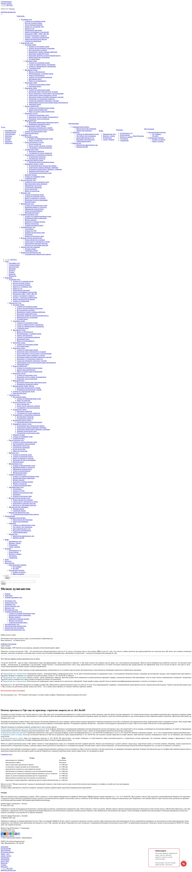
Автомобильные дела (28, 227)
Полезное (119, 130)
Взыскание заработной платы (39, 54)
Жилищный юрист (35, 79)
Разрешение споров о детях (34, 164)
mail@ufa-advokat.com (8, 12)
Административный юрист (34, 225)
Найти (7, 578)
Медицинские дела (27, 204)
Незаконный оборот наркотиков (36, 218)
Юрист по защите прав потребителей (41, 111)
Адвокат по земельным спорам (39, 90)
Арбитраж (75, 132)
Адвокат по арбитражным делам (87, 134)
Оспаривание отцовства (37, 158)
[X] (5, 834)
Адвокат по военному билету (35, 196)
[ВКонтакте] (2, 834)
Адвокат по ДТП (30, 231)
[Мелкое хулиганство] (8, 644)
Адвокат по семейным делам (34, 176)
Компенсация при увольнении (39, 57)
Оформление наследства (33, 185)
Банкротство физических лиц (31, 252)
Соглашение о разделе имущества (40, 148)
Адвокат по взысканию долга (39, 115)
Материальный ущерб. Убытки (35, 126)
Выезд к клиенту (158, 141)
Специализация (10, 132)
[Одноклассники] (7, 834)
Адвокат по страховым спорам (39, 63)
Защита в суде (29, 28)
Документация (10, 134)
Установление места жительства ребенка (42, 166)
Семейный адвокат (31, 250)
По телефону (156, 134)
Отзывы (8, 139)
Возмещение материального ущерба (41, 129)
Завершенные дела (109, 134)
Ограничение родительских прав (40, 173)
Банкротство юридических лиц (87, 145)
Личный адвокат (30, 249)
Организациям (73, 123)
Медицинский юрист (32, 213)
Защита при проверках (84, 130)
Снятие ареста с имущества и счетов (37, 241)
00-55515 (7, 5)
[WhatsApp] (13, 834)
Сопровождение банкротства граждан (38, 254)
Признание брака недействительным (41, 162)
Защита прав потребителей (38, 110)
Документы (124, 138)
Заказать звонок (6, 3)
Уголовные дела (26, 19)
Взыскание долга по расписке (39, 119)
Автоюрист (29, 234)
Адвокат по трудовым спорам (39, 46)
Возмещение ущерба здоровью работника (43, 52)
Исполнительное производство (31, 238)
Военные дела (25, 193)
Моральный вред (30, 120)
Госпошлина (5, 857)
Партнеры (8, 136)
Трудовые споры (30, 45)
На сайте (155, 136)
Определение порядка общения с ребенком (43, 167)
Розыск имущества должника (35, 240)
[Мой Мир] (10, 834)
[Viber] (16, 834)
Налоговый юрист (35, 86)
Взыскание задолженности (85, 139)
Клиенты (8, 138)
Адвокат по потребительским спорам (41, 108)
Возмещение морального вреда (39, 124)
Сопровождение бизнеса (80, 127)
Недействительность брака (34, 160)
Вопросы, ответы (109, 136)
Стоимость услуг (6, 754)
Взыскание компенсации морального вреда (43, 122)
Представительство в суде (85, 138)
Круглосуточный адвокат (33, 23)
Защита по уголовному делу (34, 26)
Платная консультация (156, 138)
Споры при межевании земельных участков (44, 101)
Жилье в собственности (37, 72)
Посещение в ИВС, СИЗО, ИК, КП (37, 34)
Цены (135, 136)
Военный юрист (30, 202)
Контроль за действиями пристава (36, 245)
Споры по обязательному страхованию (42, 64)
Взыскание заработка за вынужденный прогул (44, 55)
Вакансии (8, 141)
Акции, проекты (108, 139)
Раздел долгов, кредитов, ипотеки (40, 146)
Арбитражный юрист (83, 141)
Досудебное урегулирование (86, 136)
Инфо (101, 131)
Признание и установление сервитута (42, 99)
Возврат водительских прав (34, 236)
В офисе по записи (158, 139)
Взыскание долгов (31, 113)
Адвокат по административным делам (38, 216)
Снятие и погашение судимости (36, 36)
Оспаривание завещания (33, 187)
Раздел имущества (35, 144)
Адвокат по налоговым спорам (39, 84)
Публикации (107, 138)
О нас (3, 127)
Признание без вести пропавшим (36, 200)
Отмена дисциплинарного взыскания (41, 48)
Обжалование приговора (33, 30)
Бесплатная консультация (157, 132)
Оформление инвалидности (34, 209)
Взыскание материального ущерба (40, 128)
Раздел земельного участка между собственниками (46, 93)
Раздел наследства (31, 189)
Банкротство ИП (82, 147)
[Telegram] (19, 834)
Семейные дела (26, 135)
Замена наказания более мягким (36, 39)
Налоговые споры (31, 82)
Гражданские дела (27, 43)
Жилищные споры (31, 70)
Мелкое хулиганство (32, 223)
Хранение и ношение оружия (35, 222)
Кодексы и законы (126, 137)
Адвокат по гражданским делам (36, 131)
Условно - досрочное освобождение (37, 37)
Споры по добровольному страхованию (42, 66)
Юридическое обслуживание (86, 129)
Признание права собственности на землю (43, 92)
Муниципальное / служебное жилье (41, 73)
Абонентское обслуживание (30, 247)
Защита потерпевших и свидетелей (37, 32)
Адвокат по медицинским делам (36, 205)
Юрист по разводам (35, 140)
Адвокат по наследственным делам (37, 182)
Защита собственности (36, 75)
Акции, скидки (6, 856)
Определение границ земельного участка (43, 95)
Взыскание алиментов (36, 151)
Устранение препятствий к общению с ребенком (45, 169)
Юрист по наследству (32, 191)
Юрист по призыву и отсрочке (35, 198)
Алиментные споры (31, 149)
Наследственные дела (28, 180)
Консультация (149, 129)
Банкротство (76, 143)
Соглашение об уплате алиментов (40, 153)
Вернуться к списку (7, 836)
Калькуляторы (125, 135)
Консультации (5, 850)
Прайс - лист (5, 854)
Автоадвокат (29, 229)
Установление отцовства (37, 157)
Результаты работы (7, 852)
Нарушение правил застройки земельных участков (46, 97)
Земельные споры (31, 88)
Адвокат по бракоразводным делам (41, 138)
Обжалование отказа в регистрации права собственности (48, 102)
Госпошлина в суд (126, 133)
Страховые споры (31, 61)
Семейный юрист (31, 178)
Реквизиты (8, 143)
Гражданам (21, 16)
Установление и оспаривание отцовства (38, 155)
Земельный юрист (35, 104)
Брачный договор (31, 175)
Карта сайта (5, 861)
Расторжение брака (31, 137)
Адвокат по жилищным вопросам (40, 77)
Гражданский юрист (32, 133)
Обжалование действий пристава (36, 243)
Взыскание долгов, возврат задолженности (43, 117)
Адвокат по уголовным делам (35, 21)
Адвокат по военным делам (34, 194)
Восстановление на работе (38, 50)
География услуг (10, 130)
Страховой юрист (35, 68)
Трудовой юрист (34, 59)
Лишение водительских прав (35, 232)
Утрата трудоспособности (33, 211)
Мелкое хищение (30, 220)
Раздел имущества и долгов (34, 142)
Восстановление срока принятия (36, 184)
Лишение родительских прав (39, 171)
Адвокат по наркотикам (33, 41)
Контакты (140, 136)
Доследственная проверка (33, 25)
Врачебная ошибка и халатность (36, 207)
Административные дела (29, 214)
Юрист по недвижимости (37, 81)
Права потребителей (32, 106)
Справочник (124, 140)
